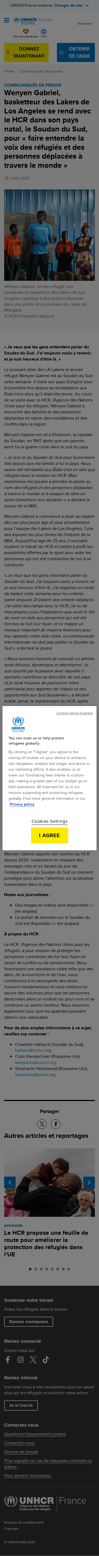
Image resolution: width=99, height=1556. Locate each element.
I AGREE (49, 835)
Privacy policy (22, 804)
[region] (49, 778)
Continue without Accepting (74, 713)
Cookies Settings (50, 821)
